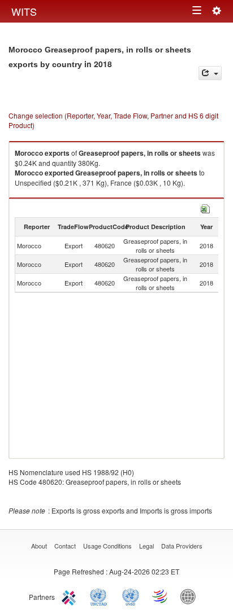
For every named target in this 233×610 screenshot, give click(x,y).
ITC (70, 596)
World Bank (190, 596)
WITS (24, 11)
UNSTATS (130, 596)
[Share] (210, 73)
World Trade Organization (160, 596)
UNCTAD (100, 596)
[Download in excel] (205, 207)
